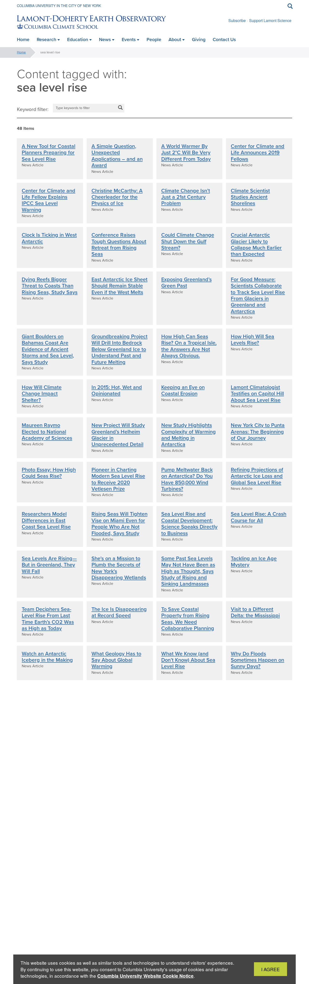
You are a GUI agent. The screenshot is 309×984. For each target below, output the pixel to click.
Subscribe (237, 20)
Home (21, 52)
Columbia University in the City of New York (59, 5)
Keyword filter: (33, 109)
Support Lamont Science (270, 20)
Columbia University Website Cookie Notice (145, 976)
